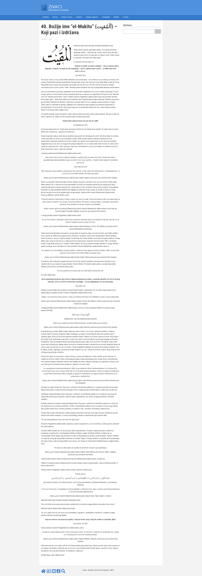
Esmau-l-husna (66, 17)
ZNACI (55, 7)
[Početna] (44, 8)
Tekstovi (79, 17)
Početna (46, 17)
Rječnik (116, 17)
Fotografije (106, 17)
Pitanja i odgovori (92, 17)
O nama (125, 17)
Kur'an (55, 17)
